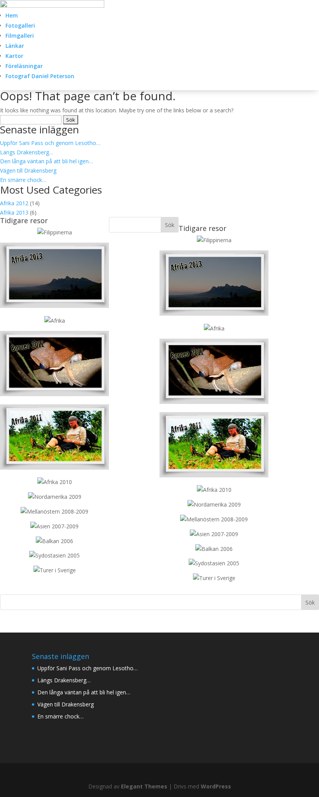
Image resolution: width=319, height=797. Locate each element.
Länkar (14, 45)
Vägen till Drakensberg (28, 170)
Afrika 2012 (14, 203)
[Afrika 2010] (54, 482)
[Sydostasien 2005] (54, 555)
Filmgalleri (19, 35)
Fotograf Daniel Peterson (39, 76)
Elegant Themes (144, 786)
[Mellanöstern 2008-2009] (54, 511)
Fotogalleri (20, 25)
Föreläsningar (24, 66)
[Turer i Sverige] (54, 570)
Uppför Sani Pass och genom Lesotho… (50, 143)
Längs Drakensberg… (26, 152)
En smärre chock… (23, 180)
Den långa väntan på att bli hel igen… (46, 161)
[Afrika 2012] (54, 320)
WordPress (216, 786)
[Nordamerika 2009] (54, 496)
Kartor (14, 55)
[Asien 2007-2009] (54, 526)
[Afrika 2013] (54, 232)
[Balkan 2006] (54, 541)
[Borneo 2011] (54, 394)
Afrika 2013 (14, 212)
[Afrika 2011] (54, 467)
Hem (11, 15)
